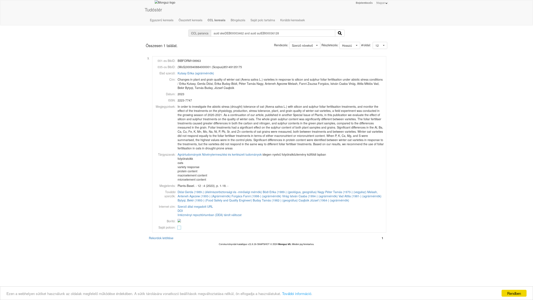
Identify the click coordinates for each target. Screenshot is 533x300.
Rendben (514, 293)
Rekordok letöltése (161, 238)
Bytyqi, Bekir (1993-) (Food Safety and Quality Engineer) (215, 200)
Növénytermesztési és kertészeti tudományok (232, 154)
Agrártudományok (189, 154)
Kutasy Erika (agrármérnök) (196, 73)
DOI (180, 211)
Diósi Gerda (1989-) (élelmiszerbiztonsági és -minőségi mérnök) (220, 192)
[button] (380, 45)
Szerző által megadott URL (195, 206)
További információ (296, 293)
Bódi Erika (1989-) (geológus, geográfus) (290, 192)
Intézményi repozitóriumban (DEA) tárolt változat (210, 215)
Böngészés (238, 20)
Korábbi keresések (292, 20)
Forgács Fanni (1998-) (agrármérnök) (256, 196)
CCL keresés (216, 20)
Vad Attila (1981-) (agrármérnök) (360, 196)
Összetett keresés (190, 20)
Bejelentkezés (364, 2)
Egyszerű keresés (161, 20)
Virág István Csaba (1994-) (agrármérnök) (310, 196)
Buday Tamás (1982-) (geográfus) (275, 200)
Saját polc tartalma (262, 20)
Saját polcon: (167, 227)
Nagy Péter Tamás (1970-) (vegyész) (342, 192)
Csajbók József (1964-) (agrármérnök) (324, 200)
